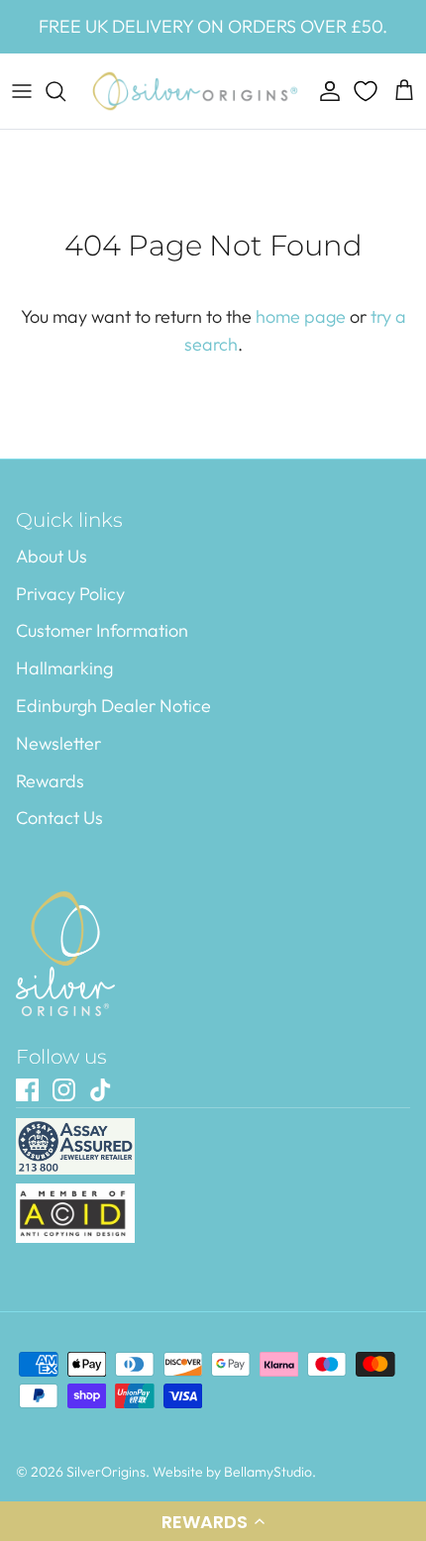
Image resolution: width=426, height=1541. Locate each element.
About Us (51, 556)
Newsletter (58, 743)
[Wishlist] (367, 91)
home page (301, 316)
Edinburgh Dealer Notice (113, 705)
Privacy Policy (70, 593)
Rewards (50, 781)
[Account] (325, 91)
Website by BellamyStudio (232, 1472)
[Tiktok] (100, 1090)
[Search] (65, 91)
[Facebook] (27, 1090)
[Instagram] (64, 1090)
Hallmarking (64, 668)
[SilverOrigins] (195, 91)
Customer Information (102, 630)
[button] (213, 1521)
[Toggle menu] (22, 91)
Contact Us (59, 817)
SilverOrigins (106, 1472)
